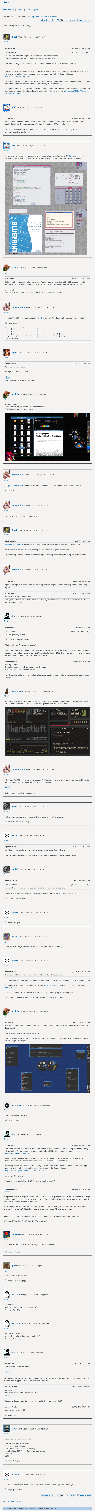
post (32, 997)
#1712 (43, 107)
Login (28, 10)
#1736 (46, 1295)
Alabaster (8, 988)
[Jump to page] (84, 20)
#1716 (45, 353)
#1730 (46, 961)
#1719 (52, 505)
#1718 (52, 475)
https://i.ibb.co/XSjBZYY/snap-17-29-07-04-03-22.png (25, 1171)
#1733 (40, 1134)
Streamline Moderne (51, 985)
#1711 (44, 37)
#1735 (42, 1266)
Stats (31, 1508)
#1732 (47, 1105)
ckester (14, 835)
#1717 (46, 394)
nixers (6, 2)
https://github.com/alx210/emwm (17, 76)
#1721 (52, 569)
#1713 (43, 146)
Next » (72, 20)
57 (58, 20)
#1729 (45, 937)
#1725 (45, 807)
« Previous (45, 20)
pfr (12, 616)
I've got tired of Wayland (14, 486)
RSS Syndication (52, 1508)
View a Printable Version (12, 1502)
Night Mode (23, 1508)
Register (35, 10)
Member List (39, 1508)
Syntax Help (7, 1508)
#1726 (45, 836)
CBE (69, 156)
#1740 (46, 1475)
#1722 (40, 616)
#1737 (46, 1323)
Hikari (42, 318)
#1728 (46, 913)
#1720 (44, 530)
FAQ (15, 1508)
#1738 (40, 1352)
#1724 (51, 769)
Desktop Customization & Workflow (42, 16)
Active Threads (8, 10)
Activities (20, 10)
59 (66, 20)
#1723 (50, 691)
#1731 (46, 1011)
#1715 (52, 307)
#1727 (45, 869)
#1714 (46, 268)
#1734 (45, 1235)
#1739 (45, 1429)
